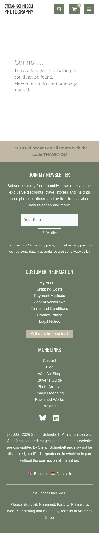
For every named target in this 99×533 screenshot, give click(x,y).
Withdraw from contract (49, 334)
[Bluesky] (44, 417)
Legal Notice (49, 321)
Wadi (11, 511)
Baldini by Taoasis (58, 511)
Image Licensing (49, 393)
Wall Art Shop (49, 374)
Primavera (79, 505)
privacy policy (80, 251)
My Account (49, 283)
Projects (49, 406)
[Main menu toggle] (89, 9)
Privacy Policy (49, 315)
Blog (49, 367)
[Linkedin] (55, 417)
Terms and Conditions (49, 308)
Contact (49, 361)
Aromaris (85, 511)
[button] (59, 9)
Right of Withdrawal (49, 302)
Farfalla (63, 505)
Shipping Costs (50, 289)
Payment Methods (49, 296)
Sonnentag (26, 511)
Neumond (47, 505)
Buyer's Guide (50, 380)
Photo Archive (49, 387)
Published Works (49, 399)
